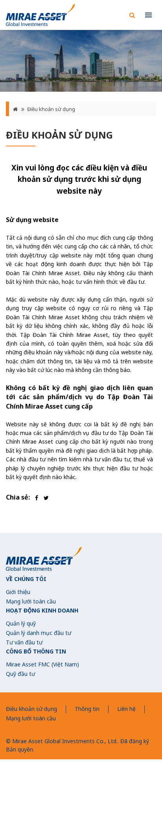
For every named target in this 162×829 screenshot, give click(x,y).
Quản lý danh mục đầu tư (38, 633)
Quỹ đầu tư (20, 673)
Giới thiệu (18, 592)
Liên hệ (126, 708)
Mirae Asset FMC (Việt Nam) (42, 664)
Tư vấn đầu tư (24, 642)
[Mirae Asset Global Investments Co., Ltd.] (40, 15)
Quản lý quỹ (21, 623)
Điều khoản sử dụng (51, 109)
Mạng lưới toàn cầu (31, 601)
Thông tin (87, 708)
